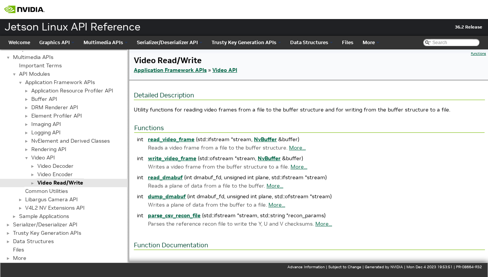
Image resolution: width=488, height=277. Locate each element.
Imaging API (46, 124)
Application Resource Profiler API (72, 90)
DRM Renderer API (54, 107)
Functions (478, 53)
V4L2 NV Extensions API (55, 207)
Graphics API (54, 42)
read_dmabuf (165, 177)
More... (297, 147)
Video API (43, 157)
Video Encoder (55, 174)
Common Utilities (46, 191)
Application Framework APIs (60, 82)
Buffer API (44, 99)
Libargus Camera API (51, 199)
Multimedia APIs (103, 42)
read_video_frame (171, 139)
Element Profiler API (56, 115)
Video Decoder (55, 165)
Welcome (19, 42)
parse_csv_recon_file (174, 215)
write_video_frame (172, 158)
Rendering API (48, 149)
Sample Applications (44, 216)
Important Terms (40, 65)
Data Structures (309, 42)
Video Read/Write (60, 182)
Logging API (46, 132)
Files (347, 42)
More (369, 42)
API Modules (34, 73)
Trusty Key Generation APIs (244, 42)
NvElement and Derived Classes (70, 140)
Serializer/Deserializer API (167, 42)
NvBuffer (265, 139)
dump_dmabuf (167, 196)
